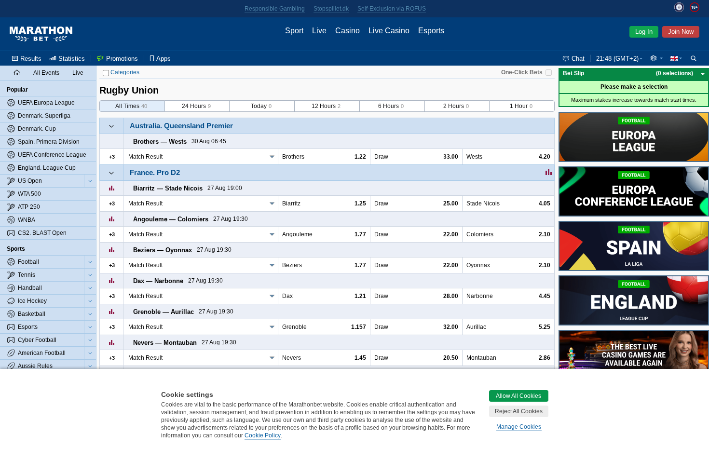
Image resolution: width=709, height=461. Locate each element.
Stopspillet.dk (331, 8)
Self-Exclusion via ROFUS (391, 8)
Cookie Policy (263, 435)
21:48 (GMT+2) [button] (617, 58)
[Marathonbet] (41, 34)
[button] (656, 58)
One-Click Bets (522, 72)
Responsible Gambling (275, 8)
